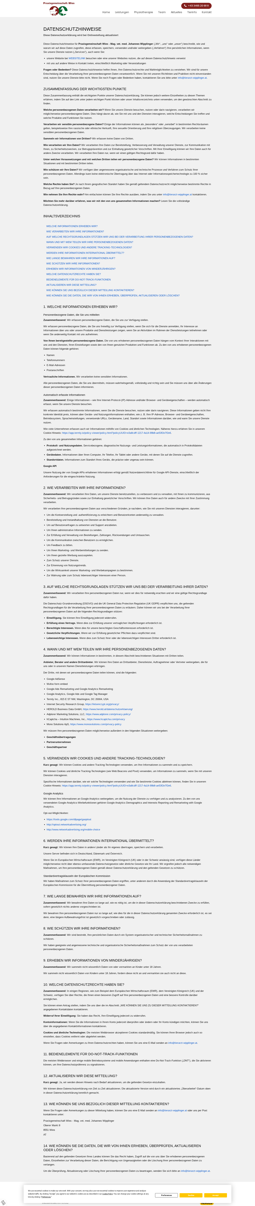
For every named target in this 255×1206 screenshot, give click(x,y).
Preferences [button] (46, 1197)
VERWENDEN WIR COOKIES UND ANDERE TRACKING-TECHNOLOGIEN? (89, 247)
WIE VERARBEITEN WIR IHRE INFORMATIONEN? (75, 231)
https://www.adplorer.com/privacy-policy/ (108, 714)
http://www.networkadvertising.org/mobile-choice (73, 829)
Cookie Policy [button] (107, 1194)
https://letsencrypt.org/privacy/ (102, 704)
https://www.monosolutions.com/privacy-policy (95, 724)
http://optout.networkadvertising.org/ (66, 824)
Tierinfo (192, 12)
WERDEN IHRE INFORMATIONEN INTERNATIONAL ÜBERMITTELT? (85, 253)
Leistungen (122, 12)
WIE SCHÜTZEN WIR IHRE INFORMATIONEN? (73, 263)
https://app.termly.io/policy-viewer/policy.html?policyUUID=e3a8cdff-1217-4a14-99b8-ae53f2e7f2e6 (116, 433)
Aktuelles (176, 12)
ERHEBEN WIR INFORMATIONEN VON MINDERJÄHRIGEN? (80, 268)
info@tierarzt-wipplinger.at (192, 77)
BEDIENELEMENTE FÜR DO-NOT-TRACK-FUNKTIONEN (78, 279)
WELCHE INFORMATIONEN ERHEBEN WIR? (72, 226)
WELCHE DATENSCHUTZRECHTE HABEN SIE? (73, 274)
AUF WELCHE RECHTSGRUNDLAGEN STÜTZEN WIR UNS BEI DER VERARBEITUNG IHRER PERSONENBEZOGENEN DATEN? (119, 236)
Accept (215, 1195)
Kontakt (207, 12)
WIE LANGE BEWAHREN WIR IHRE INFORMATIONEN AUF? (80, 258)
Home (106, 12)
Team (162, 12)
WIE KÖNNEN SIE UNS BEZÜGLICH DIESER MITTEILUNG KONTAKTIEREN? (90, 290)
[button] (196, 6)
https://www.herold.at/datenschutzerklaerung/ (108, 709)
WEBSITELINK (77, 58)
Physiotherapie (143, 12)
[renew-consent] (3, 1202)
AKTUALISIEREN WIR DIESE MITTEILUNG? (71, 285)
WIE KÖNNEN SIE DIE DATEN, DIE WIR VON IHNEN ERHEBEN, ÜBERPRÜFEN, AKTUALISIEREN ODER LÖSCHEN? (113, 295)
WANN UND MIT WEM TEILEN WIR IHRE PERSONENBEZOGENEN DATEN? (89, 242)
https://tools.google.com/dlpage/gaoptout (69, 819)
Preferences (166, 1195)
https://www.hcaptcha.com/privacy (106, 719)
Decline (191, 1195)
